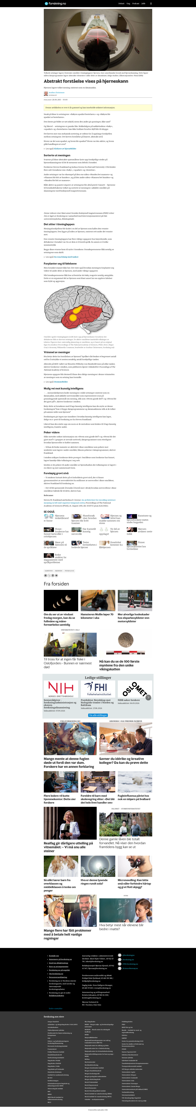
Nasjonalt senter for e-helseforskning (97, 1048)
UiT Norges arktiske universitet (132, 1069)
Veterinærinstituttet (128, 1095)
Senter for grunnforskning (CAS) (132, 1041)
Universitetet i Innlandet (130, 1078)
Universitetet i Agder (128, 1072)
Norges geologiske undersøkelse (95, 1076)
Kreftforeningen (53, 1080)
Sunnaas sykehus (127, 1057)
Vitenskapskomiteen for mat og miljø (134, 1101)
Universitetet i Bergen (129, 1075)
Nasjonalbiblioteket (91, 1037)
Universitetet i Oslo (128, 1080)
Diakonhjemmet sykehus (56, 1030)
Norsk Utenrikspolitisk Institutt (95, 1091)
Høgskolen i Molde (54, 1060)
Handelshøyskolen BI (55, 1055)
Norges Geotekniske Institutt (94, 1068)
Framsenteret (52, 1049)
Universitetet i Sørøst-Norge (131, 1086)
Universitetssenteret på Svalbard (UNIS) (135, 1089)
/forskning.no (128, 960)
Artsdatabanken (53, 1027)
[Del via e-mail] (56, 575)
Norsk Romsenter (90, 1088)
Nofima (87, 1059)
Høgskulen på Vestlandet (56, 1069)
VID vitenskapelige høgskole (131, 1098)
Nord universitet (90, 1062)
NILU (49, 1102)
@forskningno (128, 955)
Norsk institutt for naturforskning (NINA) (98, 1094)
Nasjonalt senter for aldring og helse (97, 1045)
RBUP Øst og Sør (127, 1027)
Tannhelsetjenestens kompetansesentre (135, 1063)
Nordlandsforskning (91, 1065)
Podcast (135, 3)
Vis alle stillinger (98, 715)
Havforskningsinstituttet (56, 1057)
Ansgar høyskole (53, 1021)
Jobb (143, 3)
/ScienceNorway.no (130, 968)
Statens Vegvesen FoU (129, 1052)
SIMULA (124, 1035)
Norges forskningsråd (92, 1073)
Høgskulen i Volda (54, 1066)
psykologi (69, 571)
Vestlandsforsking (128, 1092)
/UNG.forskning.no (130, 964)
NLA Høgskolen (90, 1021)
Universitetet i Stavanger (130, 1083)
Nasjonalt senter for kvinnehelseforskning (99, 1051)
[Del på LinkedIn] (52, 575)
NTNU (87, 1034)
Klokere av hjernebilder (65, 149)
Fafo (49, 1038)
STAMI (124, 1049)
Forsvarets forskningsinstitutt (57, 1046)
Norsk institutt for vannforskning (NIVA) (98, 1096)
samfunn (49, 571)
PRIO (123, 1024)
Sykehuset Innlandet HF (130, 1060)
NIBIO (50, 1094)
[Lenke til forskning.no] (78, 2)
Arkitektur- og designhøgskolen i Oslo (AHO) (62, 1024)
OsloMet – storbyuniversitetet (94, 1099)
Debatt (121, 3)
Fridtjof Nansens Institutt (56, 1052)
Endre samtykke (55, 1009)
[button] (48, 697)
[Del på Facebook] (45, 575)
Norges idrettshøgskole (92, 1079)
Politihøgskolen (127, 1021)
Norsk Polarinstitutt (91, 1082)
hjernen (58, 571)
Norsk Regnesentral (91, 1085)
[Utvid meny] (151, 3)
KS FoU (50, 1078)
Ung (128, 3)
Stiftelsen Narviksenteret (130, 1055)
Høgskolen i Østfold (54, 1063)
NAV (49, 1091)
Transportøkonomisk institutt (132, 1066)
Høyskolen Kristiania (54, 1072)
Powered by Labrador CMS (98, 1110)
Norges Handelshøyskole (93, 1071)
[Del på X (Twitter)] (49, 575)
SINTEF (124, 1038)
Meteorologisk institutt (55, 1088)
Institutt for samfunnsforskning (58, 1075)
